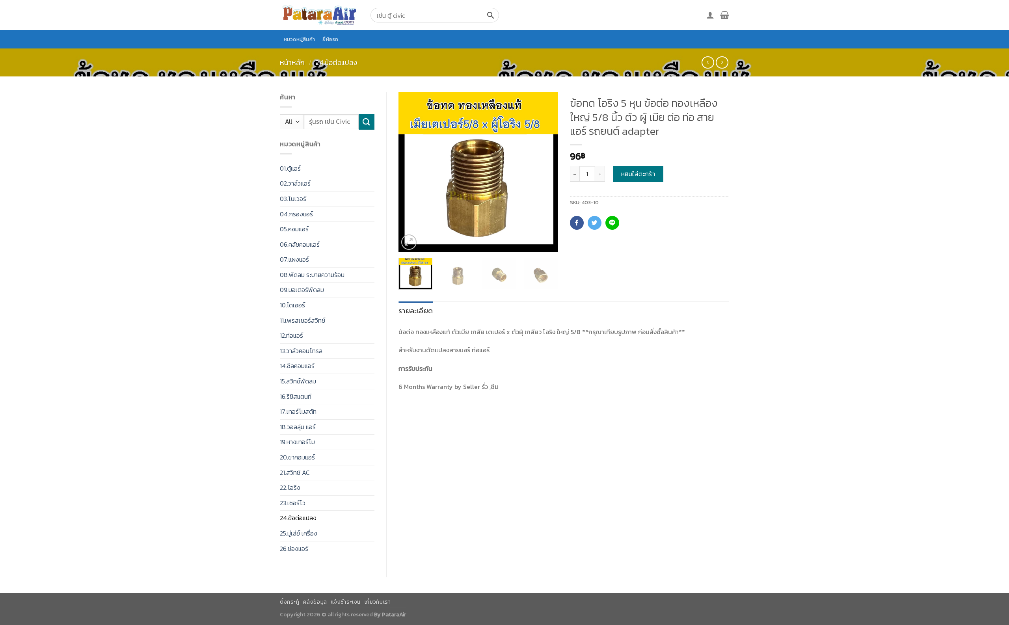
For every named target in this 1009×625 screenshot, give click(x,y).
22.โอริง (290, 487)
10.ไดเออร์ (292, 305)
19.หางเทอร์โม (297, 441)
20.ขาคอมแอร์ (297, 457)
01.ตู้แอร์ (290, 168)
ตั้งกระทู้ (290, 602)
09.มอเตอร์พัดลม (302, 289)
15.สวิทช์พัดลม (298, 381)
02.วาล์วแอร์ (295, 183)
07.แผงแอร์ (294, 259)
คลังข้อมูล (315, 602)
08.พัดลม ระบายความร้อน (312, 274)
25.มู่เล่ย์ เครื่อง (298, 533)
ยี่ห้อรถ (330, 39)
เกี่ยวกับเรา (378, 602)
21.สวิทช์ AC (295, 472)
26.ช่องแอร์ (294, 548)
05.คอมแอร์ (294, 229)
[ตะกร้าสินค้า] (724, 15)
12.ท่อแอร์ (291, 335)
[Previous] (411, 172)
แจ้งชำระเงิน (346, 602)
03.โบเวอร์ (293, 198)
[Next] (545, 172)
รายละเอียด (415, 310)
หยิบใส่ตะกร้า (638, 174)
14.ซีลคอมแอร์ (297, 365)
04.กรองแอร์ (296, 214)
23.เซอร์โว (292, 503)
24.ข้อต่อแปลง (336, 62)
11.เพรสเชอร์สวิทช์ (302, 320)
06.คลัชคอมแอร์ (300, 244)
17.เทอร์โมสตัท (298, 411)
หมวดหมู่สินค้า (299, 39)
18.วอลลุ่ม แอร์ (298, 427)
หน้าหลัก (292, 62)
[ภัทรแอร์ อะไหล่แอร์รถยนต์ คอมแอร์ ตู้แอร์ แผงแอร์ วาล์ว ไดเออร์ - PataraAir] (319, 14)
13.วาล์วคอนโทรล (301, 350)
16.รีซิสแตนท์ (295, 396)
